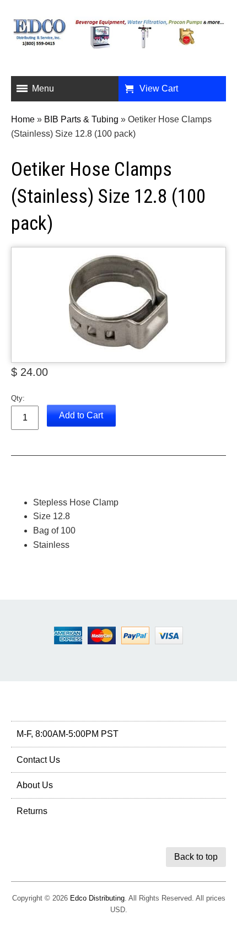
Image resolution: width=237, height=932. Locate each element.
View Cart (158, 88)
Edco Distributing (97, 898)
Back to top (196, 856)
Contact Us (38, 759)
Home (23, 119)
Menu (43, 88)
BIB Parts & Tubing (81, 119)
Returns (32, 811)
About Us (35, 785)
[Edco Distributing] (118, 41)
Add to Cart (81, 415)
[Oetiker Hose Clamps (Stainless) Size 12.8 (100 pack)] (118, 305)
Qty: (18, 398)
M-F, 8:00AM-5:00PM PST (67, 734)
